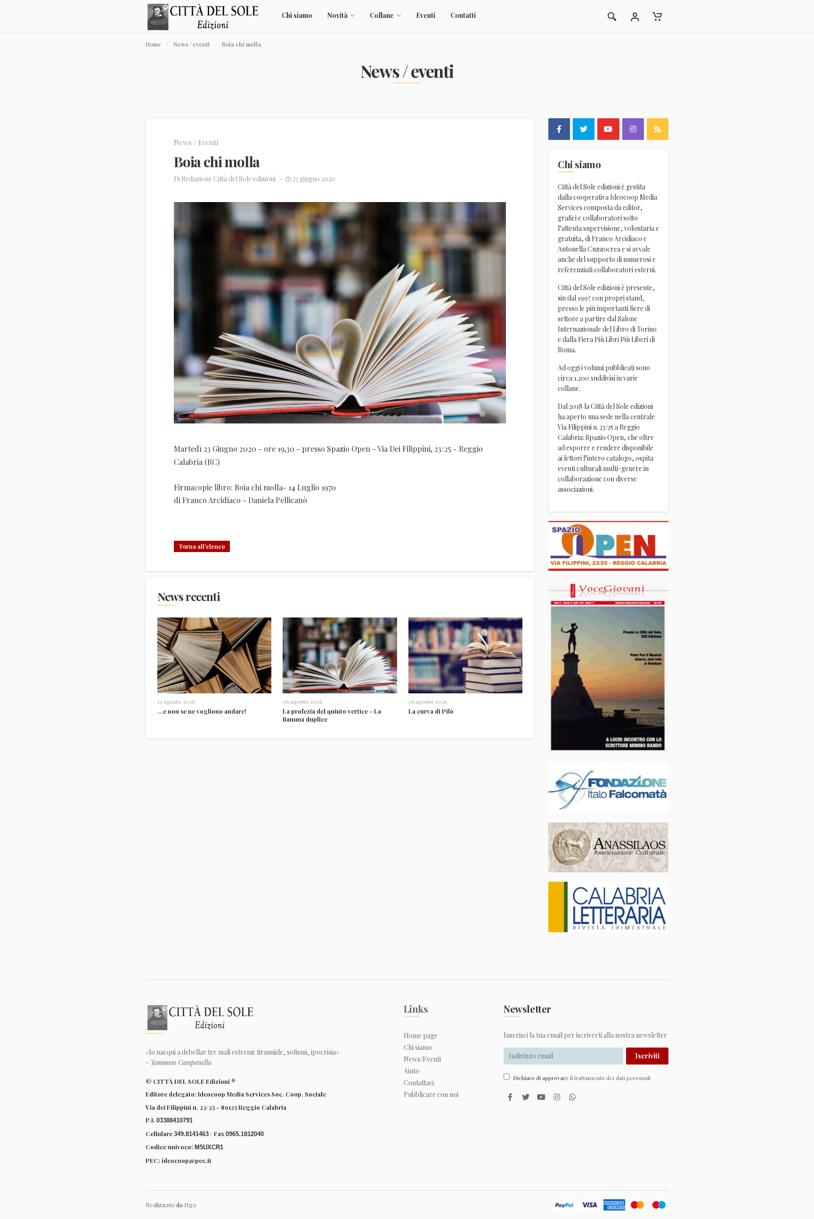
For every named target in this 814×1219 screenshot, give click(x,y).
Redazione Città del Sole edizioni (228, 178)
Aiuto (411, 1070)
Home (153, 44)
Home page (421, 1035)
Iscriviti (647, 1055)
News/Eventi (422, 1059)
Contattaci (419, 1082)
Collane (382, 15)
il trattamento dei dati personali (610, 1077)
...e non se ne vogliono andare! (201, 711)
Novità (337, 15)
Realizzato (160, 1205)
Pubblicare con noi (431, 1094)
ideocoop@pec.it (187, 1160)
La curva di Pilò (431, 711)
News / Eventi (196, 142)
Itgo (190, 1205)
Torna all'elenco (202, 546)
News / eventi (191, 44)
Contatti (463, 15)
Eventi (425, 15)
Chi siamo (297, 15)
